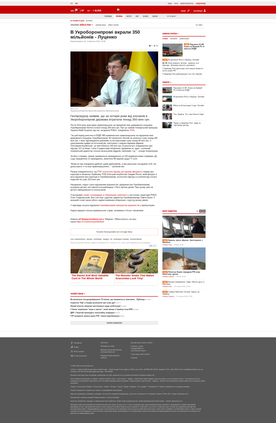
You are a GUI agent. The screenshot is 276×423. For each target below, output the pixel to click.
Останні (165, 39)
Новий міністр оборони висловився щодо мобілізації (98, 306)
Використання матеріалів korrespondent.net (111, 351)
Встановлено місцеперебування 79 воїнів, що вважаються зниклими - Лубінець (110, 299)
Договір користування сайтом (141, 342)
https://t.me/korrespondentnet (90, 221)
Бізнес (145, 16)
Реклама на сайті (108, 346)
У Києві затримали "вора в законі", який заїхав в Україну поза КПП (104, 309)
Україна (119, 16)
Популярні (173, 39)
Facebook (78, 343)
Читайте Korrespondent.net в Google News (114, 232)
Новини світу (167, 245)
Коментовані (184, 39)
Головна (108, 16)
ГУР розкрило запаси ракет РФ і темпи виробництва (97, 316)
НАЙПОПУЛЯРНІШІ (186, 3)
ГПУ (111, 239)
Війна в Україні (113, 25)
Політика (89, 21)
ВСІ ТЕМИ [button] (199, 25)
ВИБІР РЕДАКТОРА (169, 211)
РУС (71, 3)
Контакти (104, 343)
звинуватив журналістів (119, 205)
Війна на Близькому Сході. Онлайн (188, 105)
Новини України (169, 33)
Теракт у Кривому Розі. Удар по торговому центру (187, 124)
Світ (137, 16)
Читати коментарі (114, 322)
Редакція (134, 358)
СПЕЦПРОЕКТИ (201, 3)
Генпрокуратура (79, 239)
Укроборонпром (136, 239)
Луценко (89, 239)
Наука (155, 16)
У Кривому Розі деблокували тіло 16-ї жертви (182, 74)
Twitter (76, 347)
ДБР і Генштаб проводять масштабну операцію (95, 313)
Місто (129, 16)
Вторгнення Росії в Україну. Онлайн (181, 60)
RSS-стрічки (79, 352)
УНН (132, 130)
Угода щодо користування (140, 354)
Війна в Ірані (99, 24)
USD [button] (88, 10)
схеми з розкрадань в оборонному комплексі (105, 195)
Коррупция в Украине (121, 239)
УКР (76, 3)
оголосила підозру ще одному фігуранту (122, 171)
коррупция (97, 239)
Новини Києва (101, 25)
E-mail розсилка (80, 356)
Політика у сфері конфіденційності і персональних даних (138, 348)
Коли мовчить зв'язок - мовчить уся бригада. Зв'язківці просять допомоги (180, 64)
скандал (106, 239)
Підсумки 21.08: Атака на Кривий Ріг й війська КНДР (194, 46)
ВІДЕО (170, 3)
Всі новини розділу (77, 21)
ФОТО (176, 3)
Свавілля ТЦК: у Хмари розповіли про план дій (95, 303)
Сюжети (165, 82)
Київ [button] (72, 11)
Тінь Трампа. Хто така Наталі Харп (188, 114)
